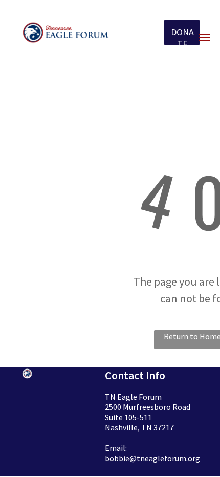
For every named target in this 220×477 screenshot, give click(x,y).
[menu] (204, 38)
